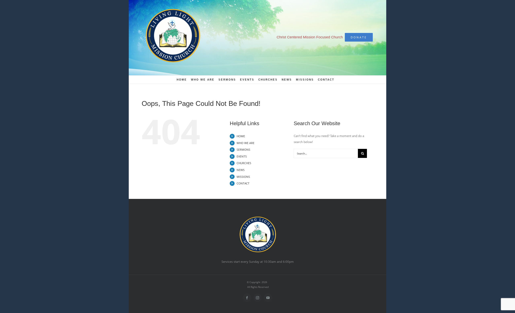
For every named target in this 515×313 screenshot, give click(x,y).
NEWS (241, 170)
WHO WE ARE (245, 143)
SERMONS (243, 149)
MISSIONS (243, 177)
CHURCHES (244, 163)
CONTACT (243, 183)
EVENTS (242, 156)
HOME (241, 136)
